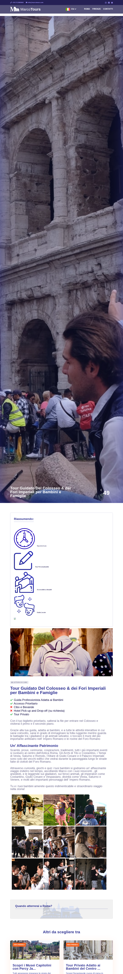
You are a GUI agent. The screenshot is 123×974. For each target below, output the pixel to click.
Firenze (96, 9)
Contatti (108, 9)
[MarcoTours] (14, 10)
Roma (87, 9)
